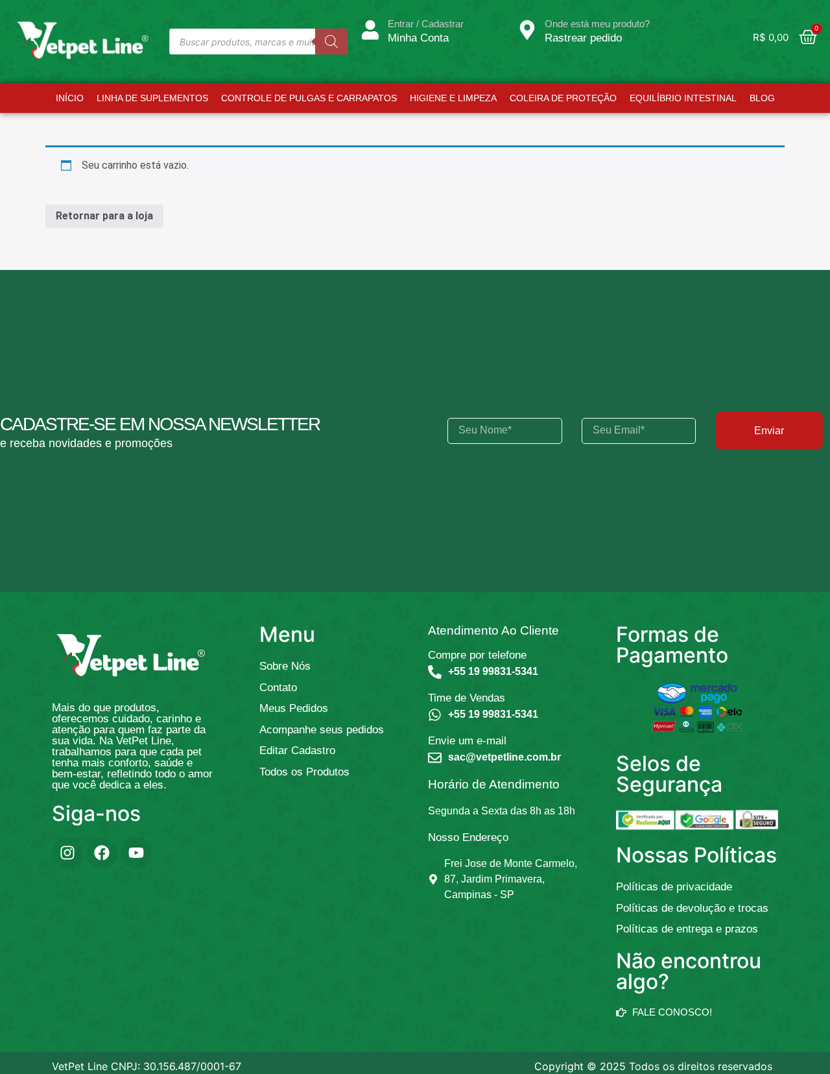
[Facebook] (101, 852)
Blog (770, 98)
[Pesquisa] (331, 42)
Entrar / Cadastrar (426, 23)
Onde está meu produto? (597, 23)
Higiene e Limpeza (461, 98)
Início (62, 98)
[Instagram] (67, 852)
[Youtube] (136, 852)
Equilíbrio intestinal (690, 98)
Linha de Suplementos (144, 98)
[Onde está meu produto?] (527, 30)
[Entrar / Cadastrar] (370, 30)
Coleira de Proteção (570, 98)
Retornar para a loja (104, 216)
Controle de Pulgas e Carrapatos (301, 98)
